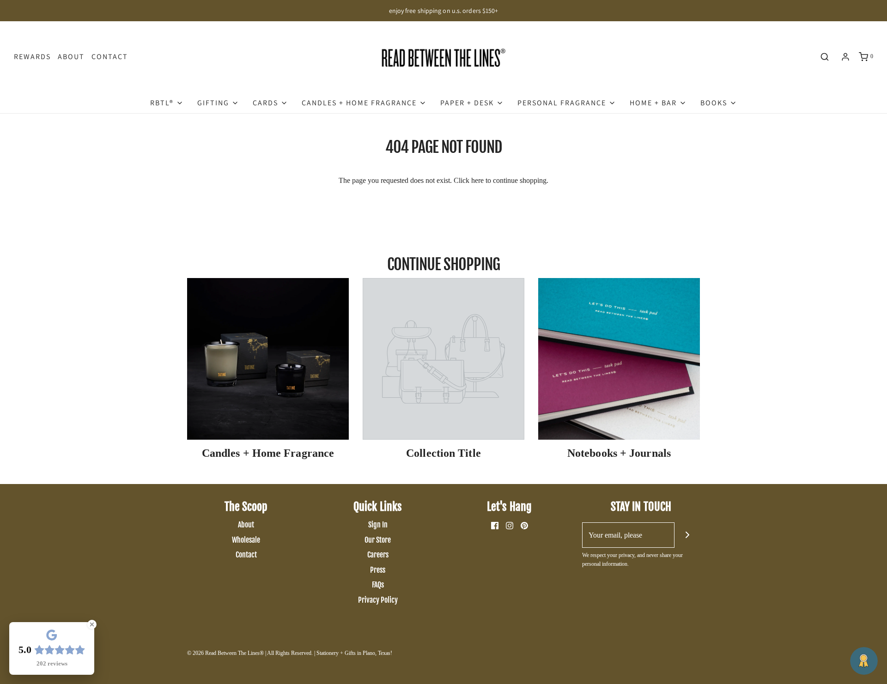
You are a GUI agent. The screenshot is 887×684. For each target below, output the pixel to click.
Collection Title (443, 453)
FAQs (378, 584)
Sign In (378, 524)
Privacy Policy (378, 600)
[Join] (687, 535)
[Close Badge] (92, 624)
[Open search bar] (824, 57)
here (477, 180)
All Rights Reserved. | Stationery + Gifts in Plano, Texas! (329, 653)
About (71, 56)
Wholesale (246, 540)
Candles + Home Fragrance (268, 453)
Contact (109, 56)
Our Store (378, 540)
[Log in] (845, 56)
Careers (378, 554)
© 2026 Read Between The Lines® (225, 653)
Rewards (32, 56)
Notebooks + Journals (619, 453)
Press (377, 570)
